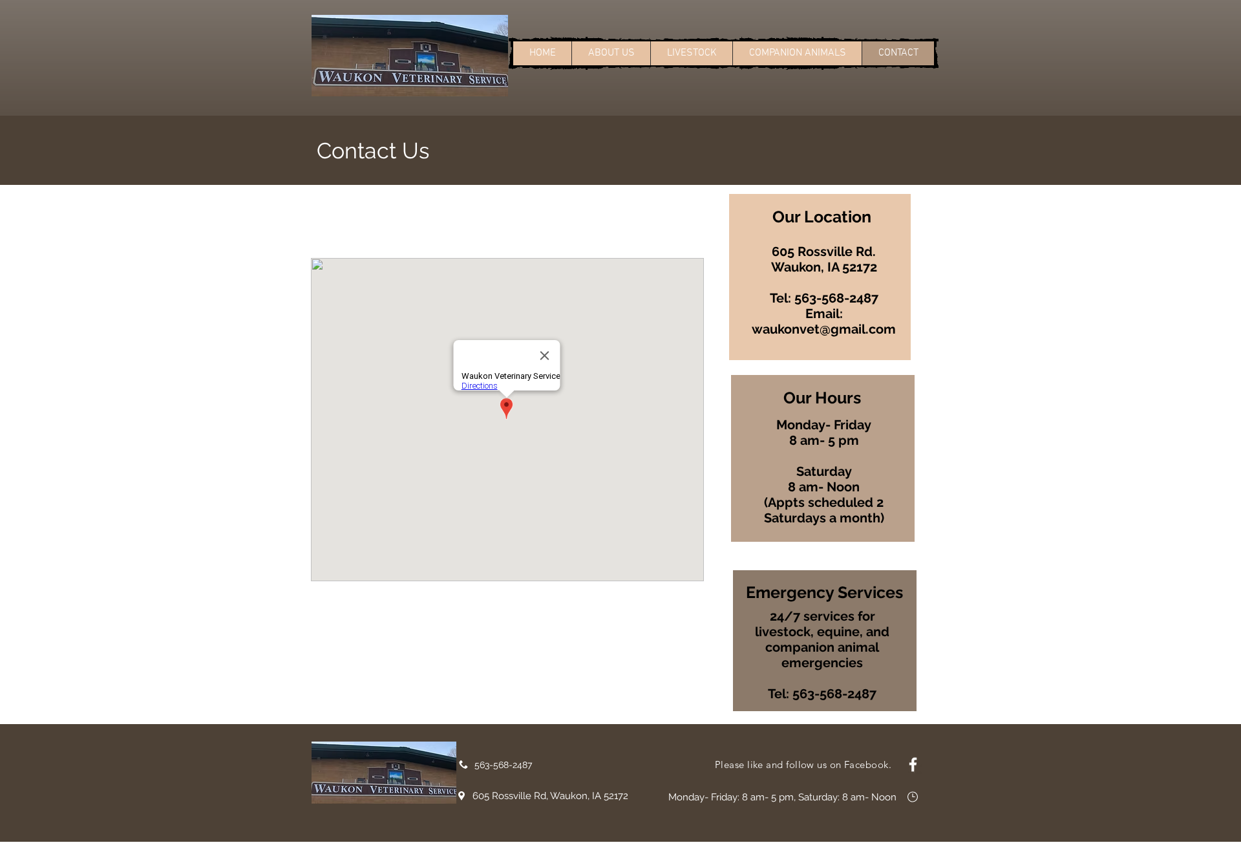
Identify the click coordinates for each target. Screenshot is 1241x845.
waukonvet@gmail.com (824, 329)
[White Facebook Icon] (913, 764)
